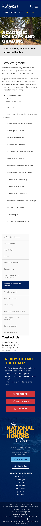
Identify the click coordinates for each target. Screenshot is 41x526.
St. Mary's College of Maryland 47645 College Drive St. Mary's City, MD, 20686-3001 (21, 450)
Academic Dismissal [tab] (17, 194)
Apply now (22, 409)
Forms (6, 256)
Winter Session (9, 332)
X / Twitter (21, 483)
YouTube (21, 486)
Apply (13, 12)
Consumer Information (10, 507)
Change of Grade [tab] (15, 131)
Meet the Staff (9, 244)
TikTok (21, 492)
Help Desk (34, 521)
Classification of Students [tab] (19, 124)
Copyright (23, 507)
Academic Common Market (14, 311)
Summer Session (10, 326)
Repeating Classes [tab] (16, 145)
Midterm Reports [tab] (15, 138)
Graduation (8, 269)
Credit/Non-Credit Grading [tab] (20, 152)
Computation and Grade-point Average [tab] (19, 116)
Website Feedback (20, 524)
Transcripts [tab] (12, 215)
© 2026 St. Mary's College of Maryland (20, 504)
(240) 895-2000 (21, 454)
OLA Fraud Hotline (20, 519)
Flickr (21, 495)
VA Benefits (8, 305)
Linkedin (21, 489)
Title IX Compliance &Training (20, 509)
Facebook (21, 477)
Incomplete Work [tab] (15, 159)
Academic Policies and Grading (12, 285)
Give (21, 12)
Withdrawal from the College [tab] (21, 201)
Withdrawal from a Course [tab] (20, 166)
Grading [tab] (11, 107)
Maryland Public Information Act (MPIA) (16, 521)
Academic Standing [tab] (17, 180)
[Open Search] (31, 6)
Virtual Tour (21, 459)
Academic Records (11, 263)
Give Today (22, 466)
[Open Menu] (36, 6)
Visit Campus (22, 401)
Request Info (22, 394)
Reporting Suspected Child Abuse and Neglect (20, 516)
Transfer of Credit (10, 292)
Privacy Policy (33, 507)
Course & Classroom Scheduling (11, 276)
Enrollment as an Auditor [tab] (19, 173)
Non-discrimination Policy (20, 514)
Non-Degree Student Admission (11, 319)
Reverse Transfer (10, 299)
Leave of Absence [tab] (15, 208)
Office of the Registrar (12, 237)
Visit (5, 12)
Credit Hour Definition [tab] (18, 222)
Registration (8, 250)
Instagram (21, 480)
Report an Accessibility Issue (20, 512)
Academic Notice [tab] (15, 187)
